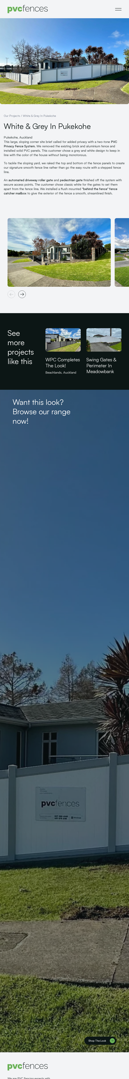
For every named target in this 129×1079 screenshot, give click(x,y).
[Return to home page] (28, 9)
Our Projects (12, 115)
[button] (118, 9)
